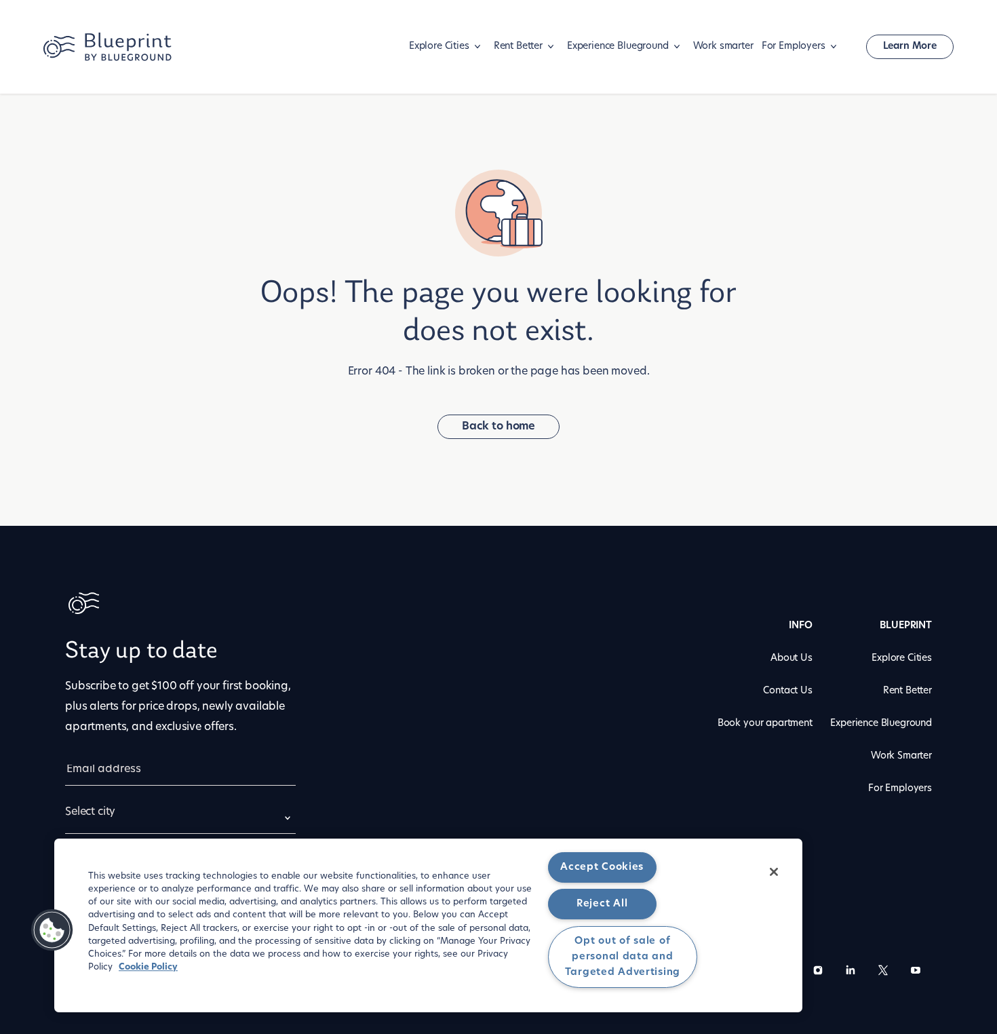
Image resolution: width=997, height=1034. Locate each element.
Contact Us (787, 691)
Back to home (498, 426)
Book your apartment (765, 724)
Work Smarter (901, 756)
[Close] (774, 872)
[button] (52, 930)
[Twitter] (883, 973)
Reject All (601, 904)
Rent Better (518, 46)
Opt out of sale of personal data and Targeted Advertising (622, 957)
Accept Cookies (602, 867)
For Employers (793, 46)
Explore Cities (439, 46)
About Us (791, 658)
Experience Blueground (618, 46)
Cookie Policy (148, 967)
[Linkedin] (850, 973)
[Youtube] (915, 973)
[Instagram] (818, 973)
